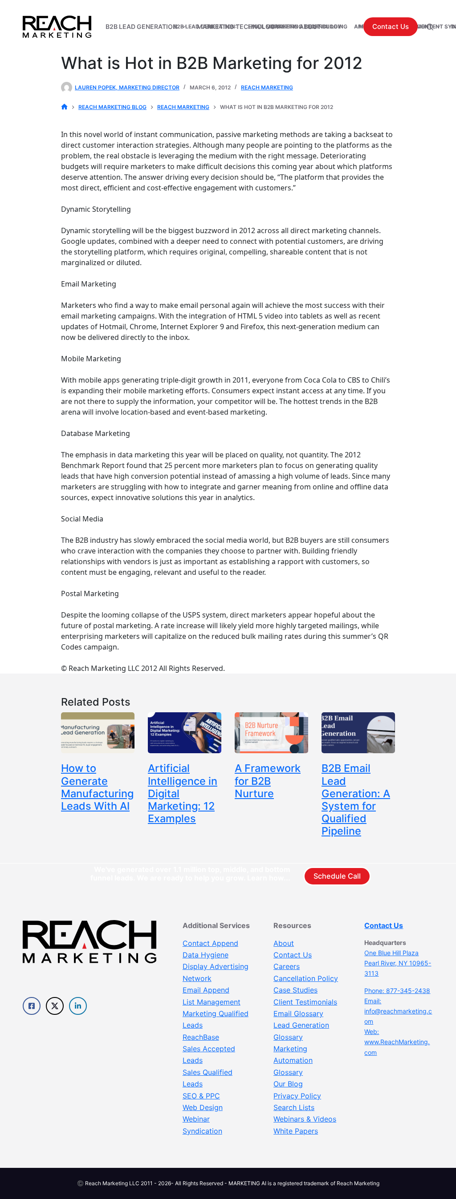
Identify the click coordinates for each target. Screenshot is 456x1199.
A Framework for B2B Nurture (268, 780)
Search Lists (293, 1107)
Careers (286, 966)
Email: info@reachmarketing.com (398, 1011)
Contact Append (210, 943)
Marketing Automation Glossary (293, 1060)
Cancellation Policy (305, 978)
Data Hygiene (205, 954)
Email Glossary (298, 1013)
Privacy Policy (297, 1095)
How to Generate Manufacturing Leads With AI (97, 787)
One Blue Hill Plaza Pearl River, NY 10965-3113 (397, 963)
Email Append (206, 989)
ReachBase (201, 1037)
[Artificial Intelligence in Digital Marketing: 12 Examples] (184, 733)
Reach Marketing (267, 87)
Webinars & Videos (304, 1118)
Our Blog (288, 1083)
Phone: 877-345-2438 (397, 990)
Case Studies (295, 989)
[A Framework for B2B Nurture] (271, 733)
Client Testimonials (305, 1001)
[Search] (430, 27)
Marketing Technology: (306, 26)
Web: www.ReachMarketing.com (397, 1042)
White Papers (295, 1130)
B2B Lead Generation (141, 26)
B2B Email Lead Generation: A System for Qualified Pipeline (356, 799)
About (283, 943)
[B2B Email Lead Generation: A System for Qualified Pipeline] (358, 733)
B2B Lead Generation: (205, 26)
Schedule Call (337, 876)
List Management (211, 1001)
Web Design (203, 1107)
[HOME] (64, 107)
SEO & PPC (201, 1095)
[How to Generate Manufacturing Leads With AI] (97, 733)
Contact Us (390, 26)
